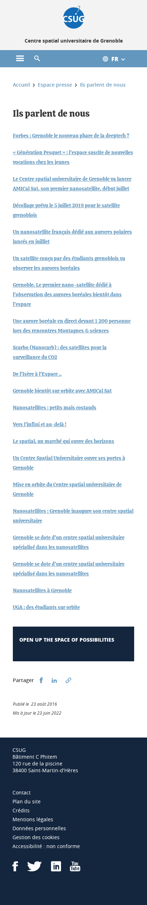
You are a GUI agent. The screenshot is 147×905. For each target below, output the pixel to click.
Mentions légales (32, 819)
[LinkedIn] (56, 868)
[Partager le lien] (68, 680)
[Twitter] (34, 868)
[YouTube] (75, 868)
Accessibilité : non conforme (46, 846)
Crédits (21, 810)
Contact (21, 792)
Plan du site (26, 801)
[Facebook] (15, 868)
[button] (37, 58)
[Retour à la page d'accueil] (74, 17)
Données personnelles (39, 828)
